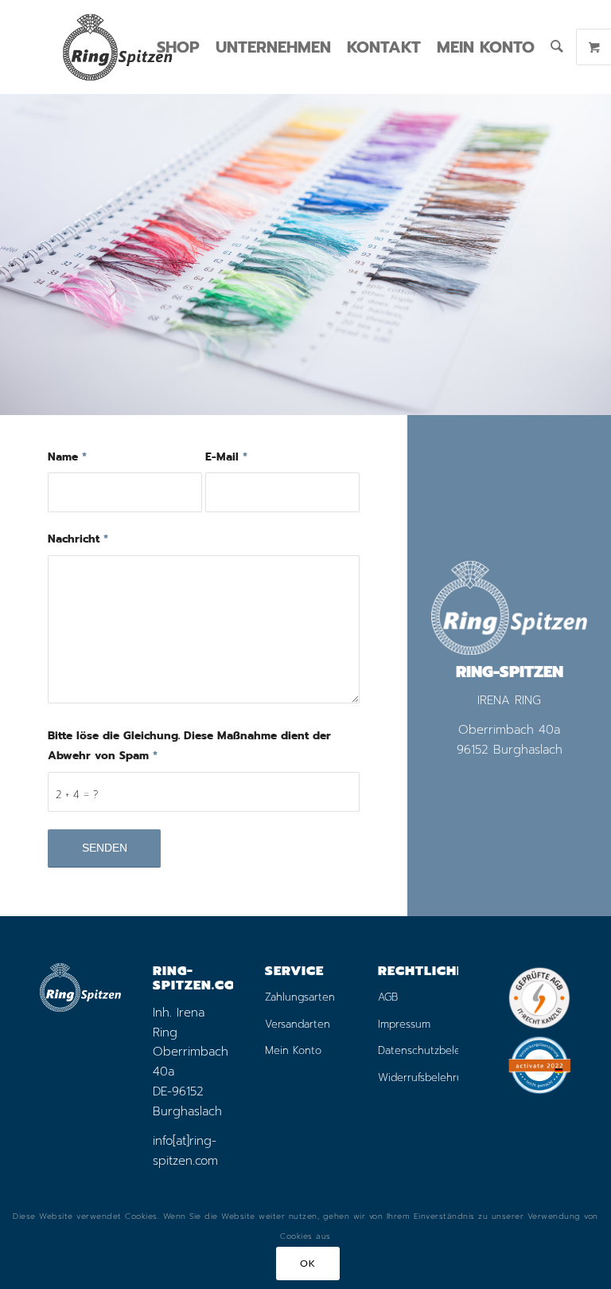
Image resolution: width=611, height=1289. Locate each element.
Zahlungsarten (300, 997)
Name (67, 457)
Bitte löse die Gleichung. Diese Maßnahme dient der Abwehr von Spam (189, 745)
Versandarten (297, 1024)
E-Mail (226, 457)
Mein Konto (293, 1050)
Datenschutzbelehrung (418, 1050)
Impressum (404, 1024)
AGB (388, 997)
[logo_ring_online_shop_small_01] (117, 47)
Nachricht (78, 539)
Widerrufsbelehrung (418, 1077)
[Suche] (557, 47)
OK (307, 1263)
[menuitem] (178, 47)
